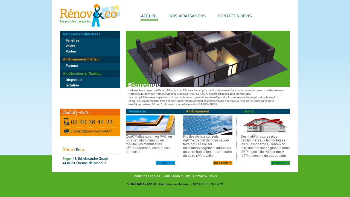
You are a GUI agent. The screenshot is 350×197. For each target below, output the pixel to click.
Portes (71, 51)
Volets (70, 46)
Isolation (72, 85)
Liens (166, 176)
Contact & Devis (205, 176)
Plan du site (182, 176)
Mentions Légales (146, 176)
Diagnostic (74, 80)
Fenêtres (73, 40)
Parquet (72, 66)
